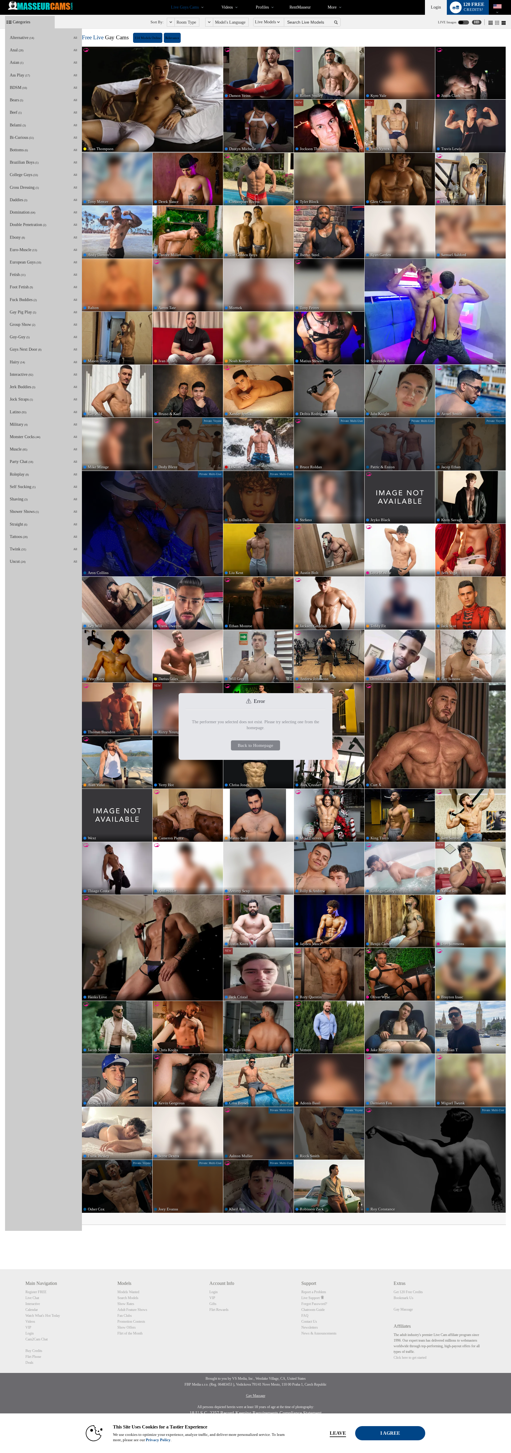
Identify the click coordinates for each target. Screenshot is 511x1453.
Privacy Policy (158, 1440)
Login (436, 7)
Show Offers (126, 1327)
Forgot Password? (314, 1304)
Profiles (262, 7)
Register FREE (35, 1292)
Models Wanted (128, 1292)
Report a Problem (313, 1292)
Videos (227, 7)
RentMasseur (300, 7)
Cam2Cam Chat (36, 1339)
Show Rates (125, 1304)
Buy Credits (33, 1351)
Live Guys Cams (185, 7)
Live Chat (32, 1298)
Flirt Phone (33, 1357)
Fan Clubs (124, 1316)
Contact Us (309, 1321)
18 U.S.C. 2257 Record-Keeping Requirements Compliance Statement (255, 1412)
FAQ (304, 1316)
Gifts (212, 1304)
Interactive (32, 1304)
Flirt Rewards (219, 1310)
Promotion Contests (131, 1321)
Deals (29, 1363)
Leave (338, 1433)
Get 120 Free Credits (408, 1292)
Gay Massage (403, 1309)
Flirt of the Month (130, 1333)
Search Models (127, 1298)
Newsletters (309, 1327)
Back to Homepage (255, 745)
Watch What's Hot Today (42, 1316)
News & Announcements (319, 1333)
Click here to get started (410, 1358)
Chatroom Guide (313, 1310)
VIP (28, 1327)
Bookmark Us (403, 1298)
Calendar (31, 1310)
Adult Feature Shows (132, 1310)
